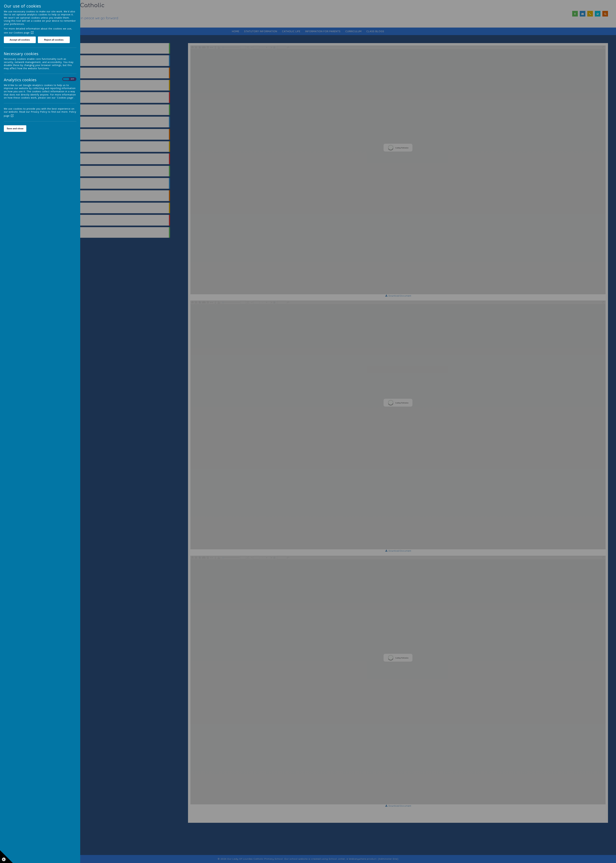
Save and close (15, 128)
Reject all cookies (54, 39)
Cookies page (22, 32)
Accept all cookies (20, 39)
